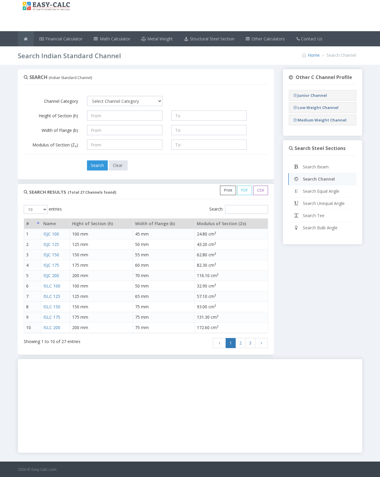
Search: (216, 209)
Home (314, 55)
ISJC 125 (51, 244)
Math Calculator (114, 39)
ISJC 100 (51, 234)
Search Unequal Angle (323, 203)
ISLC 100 (51, 286)
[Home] (26, 38)
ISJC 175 (51, 265)
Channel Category (61, 101)
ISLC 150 (51, 306)
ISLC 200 (51, 327)
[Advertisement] (219, 16)
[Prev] (219, 343)
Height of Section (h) (58, 116)
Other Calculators (267, 39)
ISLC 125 (51, 296)
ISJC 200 (51, 275)
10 (28, 327)
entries (55, 209)
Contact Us (311, 39)
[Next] (261, 343)
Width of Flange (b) (60, 130)
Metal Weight (159, 39)
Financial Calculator (63, 39)
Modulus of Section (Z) (55, 145)
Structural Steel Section (212, 39)
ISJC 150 (51, 255)
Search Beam (315, 167)
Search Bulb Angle (320, 227)
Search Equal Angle (320, 191)
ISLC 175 (51, 317)
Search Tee (313, 215)
